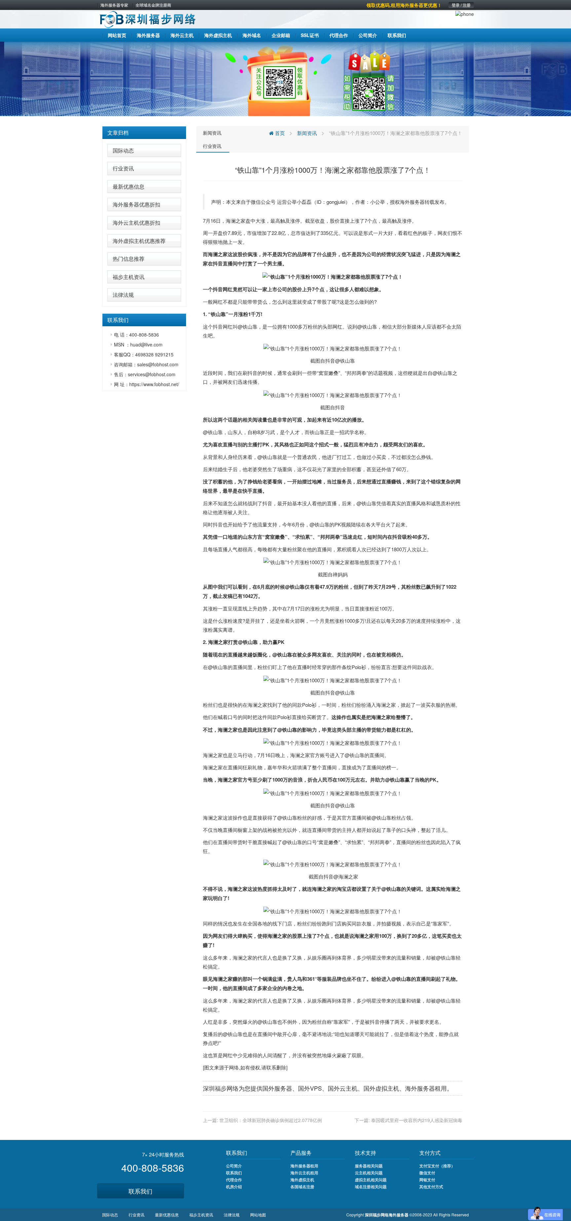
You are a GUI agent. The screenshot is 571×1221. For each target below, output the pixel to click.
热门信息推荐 (128, 258)
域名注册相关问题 (371, 1187)
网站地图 (258, 1214)
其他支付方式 (431, 1187)
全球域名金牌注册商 (153, 5)
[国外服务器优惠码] (285, 78)
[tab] (144, 132)
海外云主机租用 (304, 1173)
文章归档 (118, 132)
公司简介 (234, 1166)
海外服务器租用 (304, 1166)
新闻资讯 (212, 132)
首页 (279, 132)
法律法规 (123, 294)
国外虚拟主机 (381, 1088)
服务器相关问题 (369, 1166)
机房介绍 (234, 1187)
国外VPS (310, 1088)
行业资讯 (123, 168)
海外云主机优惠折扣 (136, 222)
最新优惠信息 (128, 186)
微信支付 (427, 1173)
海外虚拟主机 (302, 1180)
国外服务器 (277, 1088)
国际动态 (123, 150)
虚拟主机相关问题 (371, 1180)
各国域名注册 (302, 1187)
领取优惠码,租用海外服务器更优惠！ (404, 5)
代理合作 (234, 1180)
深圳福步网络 (221, 1088)
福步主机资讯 (128, 277)
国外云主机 (343, 1088)
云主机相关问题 (369, 1173)
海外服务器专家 (114, 5)
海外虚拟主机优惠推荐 (139, 241)
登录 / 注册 (461, 5)
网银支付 (427, 1180)
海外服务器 (412, 201)
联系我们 (140, 1191)
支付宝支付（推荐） (437, 1166)
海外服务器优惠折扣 (136, 204)
